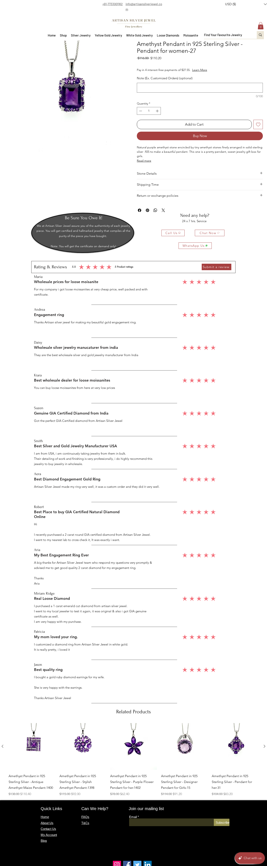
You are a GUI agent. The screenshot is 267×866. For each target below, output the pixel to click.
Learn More (214, 70)
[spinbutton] (149, 111)
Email (133, 816)
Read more (144, 161)
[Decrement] (140, 111)
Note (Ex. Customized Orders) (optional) (165, 78)
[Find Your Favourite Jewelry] (260, 35)
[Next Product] (264, 746)
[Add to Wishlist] (258, 124)
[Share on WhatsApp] (155, 210)
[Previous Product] (2, 746)
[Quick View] (32, 746)
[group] (133, 760)
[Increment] (157, 111)
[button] (63, 35)
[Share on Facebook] (139, 210)
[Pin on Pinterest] (147, 210)
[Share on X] (163, 210)
